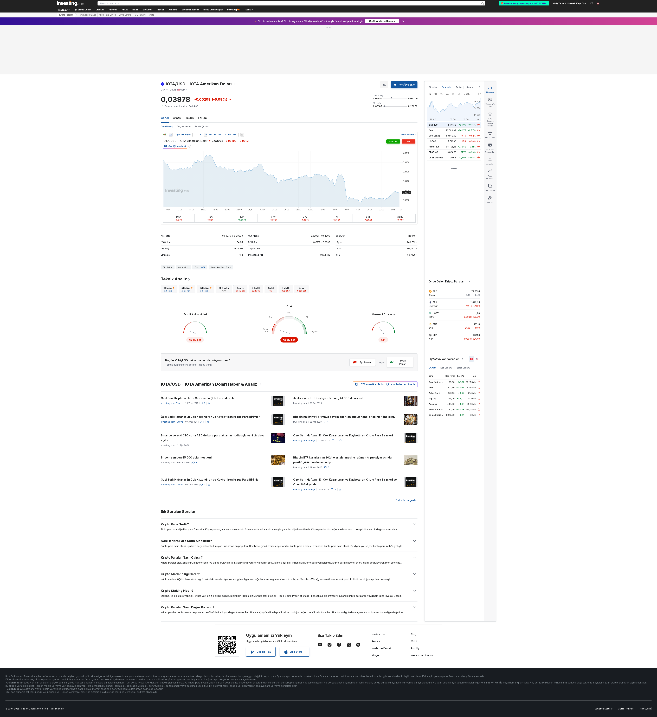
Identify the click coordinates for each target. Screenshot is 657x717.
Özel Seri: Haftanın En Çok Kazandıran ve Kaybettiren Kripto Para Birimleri (210, 416)
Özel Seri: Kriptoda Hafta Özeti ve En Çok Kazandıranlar (198, 398)
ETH (435, 302)
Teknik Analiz (174, 278)
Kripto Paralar (66, 15)
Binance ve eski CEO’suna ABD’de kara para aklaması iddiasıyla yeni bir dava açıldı (213, 438)
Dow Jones (434, 135)
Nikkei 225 (434, 146)
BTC (435, 291)
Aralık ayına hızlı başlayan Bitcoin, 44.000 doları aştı (328, 398)
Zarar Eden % (463, 367)
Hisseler (470, 87)
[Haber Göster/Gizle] (242, 135)
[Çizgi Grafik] (171, 135)
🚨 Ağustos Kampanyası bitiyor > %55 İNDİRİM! (524, 3)
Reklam (376, 641)
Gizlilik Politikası (626, 708)
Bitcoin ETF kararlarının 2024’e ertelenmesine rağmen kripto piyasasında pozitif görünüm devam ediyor (342, 460)
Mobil (414, 641)
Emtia (458, 87)
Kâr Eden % (446, 367)
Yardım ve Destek (381, 648)
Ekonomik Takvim (190, 10)
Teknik (189, 118)
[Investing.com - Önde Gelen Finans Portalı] (70, 3)
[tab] (169, 289)
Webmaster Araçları (422, 655)
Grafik (177, 118)
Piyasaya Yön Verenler (444, 359)
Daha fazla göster (406, 500)
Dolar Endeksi (436, 157)
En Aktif (432, 367)
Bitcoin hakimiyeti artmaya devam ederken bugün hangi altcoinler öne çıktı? (344, 416)
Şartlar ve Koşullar (603, 708)
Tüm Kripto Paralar (87, 15)
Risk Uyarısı (645, 708)
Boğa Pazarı (402, 362)
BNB (435, 324)
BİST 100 (433, 125)
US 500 (432, 141)
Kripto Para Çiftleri (107, 15)
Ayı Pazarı (365, 362)
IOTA (203, 267)
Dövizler (433, 87)
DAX (431, 130)
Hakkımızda (378, 634)
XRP (435, 335)
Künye (375, 655)
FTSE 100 (433, 152)
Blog (413, 634)
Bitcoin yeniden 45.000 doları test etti (186, 457)
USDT (436, 313)
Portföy (415, 648)
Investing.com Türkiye (172, 403)
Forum (202, 118)
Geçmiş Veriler (184, 126)
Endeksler (446, 87)
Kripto (151, 15)
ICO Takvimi (140, 15)
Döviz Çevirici (125, 15)
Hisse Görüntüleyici (213, 10)
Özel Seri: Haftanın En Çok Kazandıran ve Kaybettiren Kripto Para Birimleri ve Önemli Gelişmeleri (345, 482)
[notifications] (592, 3)
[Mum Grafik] (164, 135)
